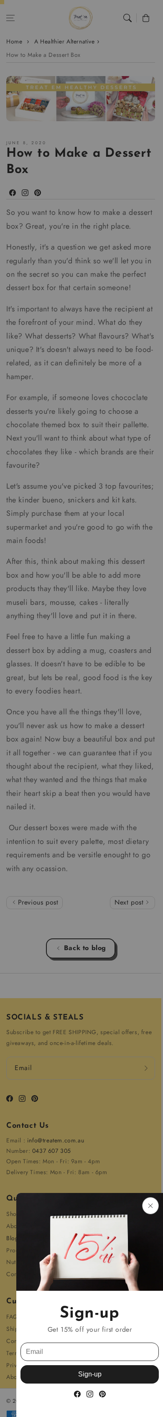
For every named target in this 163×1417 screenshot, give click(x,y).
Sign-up (90, 1374)
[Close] (150, 1205)
